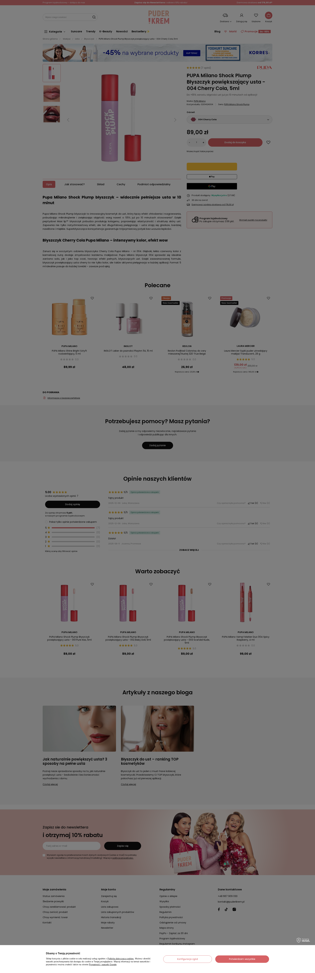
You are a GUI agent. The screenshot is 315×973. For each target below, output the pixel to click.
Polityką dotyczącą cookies (120, 958)
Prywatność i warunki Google (102, 964)
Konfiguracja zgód (187, 959)
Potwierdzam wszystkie (242, 959)
